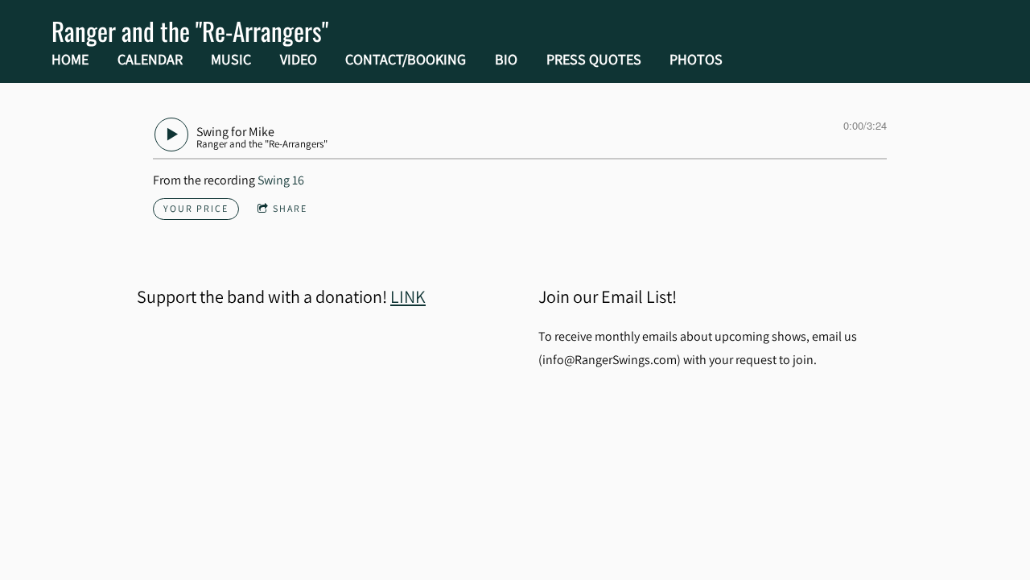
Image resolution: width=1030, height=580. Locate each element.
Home (70, 59)
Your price (196, 208)
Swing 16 (281, 180)
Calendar (150, 59)
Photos (696, 59)
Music (231, 59)
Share (290, 208)
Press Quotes (593, 59)
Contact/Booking (405, 59)
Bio (506, 59)
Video (298, 59)
